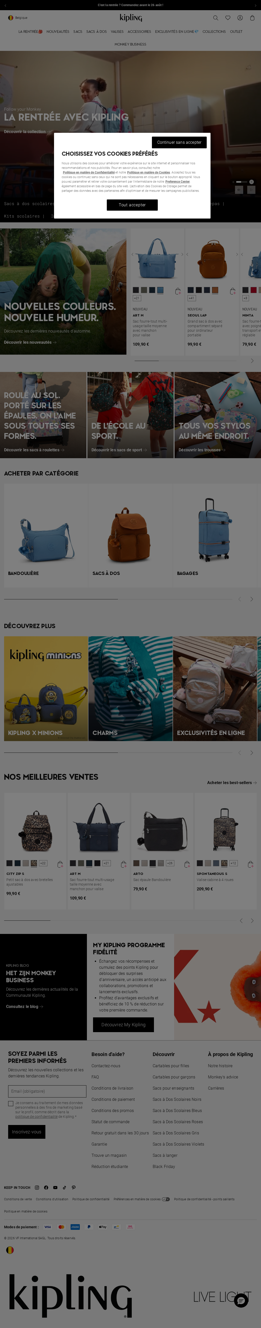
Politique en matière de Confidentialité (89, 172)
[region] (132, 176)
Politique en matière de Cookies (148, 172)
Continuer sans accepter (179, 142)
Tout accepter (132, 205)
